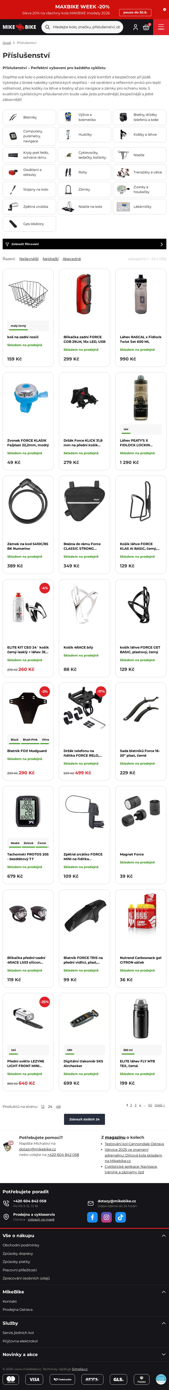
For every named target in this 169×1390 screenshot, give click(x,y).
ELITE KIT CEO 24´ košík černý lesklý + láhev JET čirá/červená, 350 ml (28, 652)
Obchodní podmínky (21, 1245)
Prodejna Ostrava (18, 1309)
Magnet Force (132, 854)
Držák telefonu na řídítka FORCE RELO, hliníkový (81, 755)
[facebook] (92, 1217)
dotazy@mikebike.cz (37, 1149)
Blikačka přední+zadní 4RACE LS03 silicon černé (26, 962)
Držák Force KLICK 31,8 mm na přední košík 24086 (83, 445)
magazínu (115, 1137)
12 (42, 1107)
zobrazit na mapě (41, 1219)
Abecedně (72, 259)
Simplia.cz (80, 1369)
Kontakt (10, 1301)
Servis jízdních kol (18, 1333)
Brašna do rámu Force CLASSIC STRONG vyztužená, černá (82, 548)
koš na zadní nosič (23, 337)
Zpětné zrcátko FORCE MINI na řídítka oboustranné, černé (83, 859)
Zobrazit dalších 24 (84, 1119)
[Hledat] (47, 27)
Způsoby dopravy (18, 1253)
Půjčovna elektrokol (20, 1341)
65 (150, 1105)
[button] (164, 9)
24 (50, 1107)
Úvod (7, 43)
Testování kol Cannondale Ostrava (134, 1144)
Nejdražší (51, 259)
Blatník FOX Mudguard (27, 751)
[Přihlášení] (135, 26)
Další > (160, 1105)
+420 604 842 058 (63, 1155)
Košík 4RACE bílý (78, 647)
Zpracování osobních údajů (26, 1278)
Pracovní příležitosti (20, 1270)
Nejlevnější (29, 259)
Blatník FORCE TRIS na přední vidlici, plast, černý (83, 962)
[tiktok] (120, 1217)
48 (58, 1107)
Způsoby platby (16, 1262)
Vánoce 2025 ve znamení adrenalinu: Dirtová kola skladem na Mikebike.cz (133, 1155)
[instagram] (106, 1217)
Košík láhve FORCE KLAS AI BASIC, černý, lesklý (138, 548)
